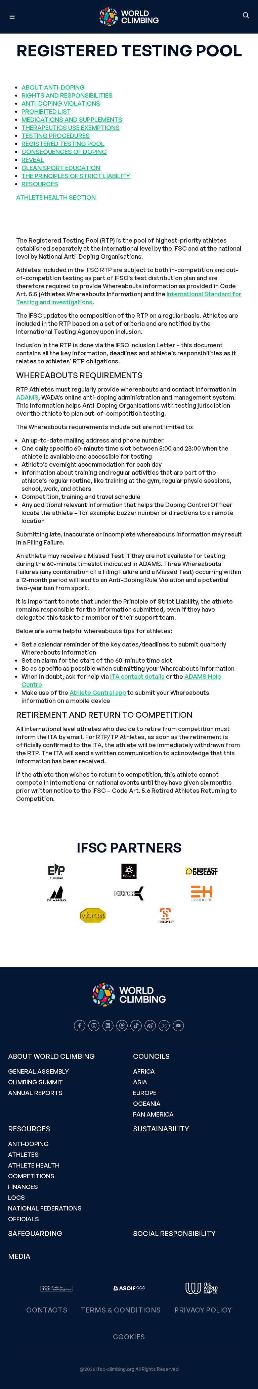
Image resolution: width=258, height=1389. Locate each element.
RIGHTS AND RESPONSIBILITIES (67, 95)
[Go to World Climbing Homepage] (129, 16)
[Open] (42, 17)
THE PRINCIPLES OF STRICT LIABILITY (76, 175)
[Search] (246, 16)
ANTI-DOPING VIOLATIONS (61, 103)
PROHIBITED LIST (46, 111)
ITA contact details (137, 676)
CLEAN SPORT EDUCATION (61, 167)
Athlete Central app (98, 692)
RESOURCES (40, 184)
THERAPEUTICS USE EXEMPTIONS (71, 127)
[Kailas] (129, 871)
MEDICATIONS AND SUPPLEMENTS (72, 119)
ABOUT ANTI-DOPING (53, 87)
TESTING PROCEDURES (56, 135)
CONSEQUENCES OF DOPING (64, 151)
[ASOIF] (129, 1288)
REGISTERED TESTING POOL (63, 143)
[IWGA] (201, 1288)
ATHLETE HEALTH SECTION (56, 197)
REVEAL (33, 159)
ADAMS (27, 397)
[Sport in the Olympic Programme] (56, 1288)
